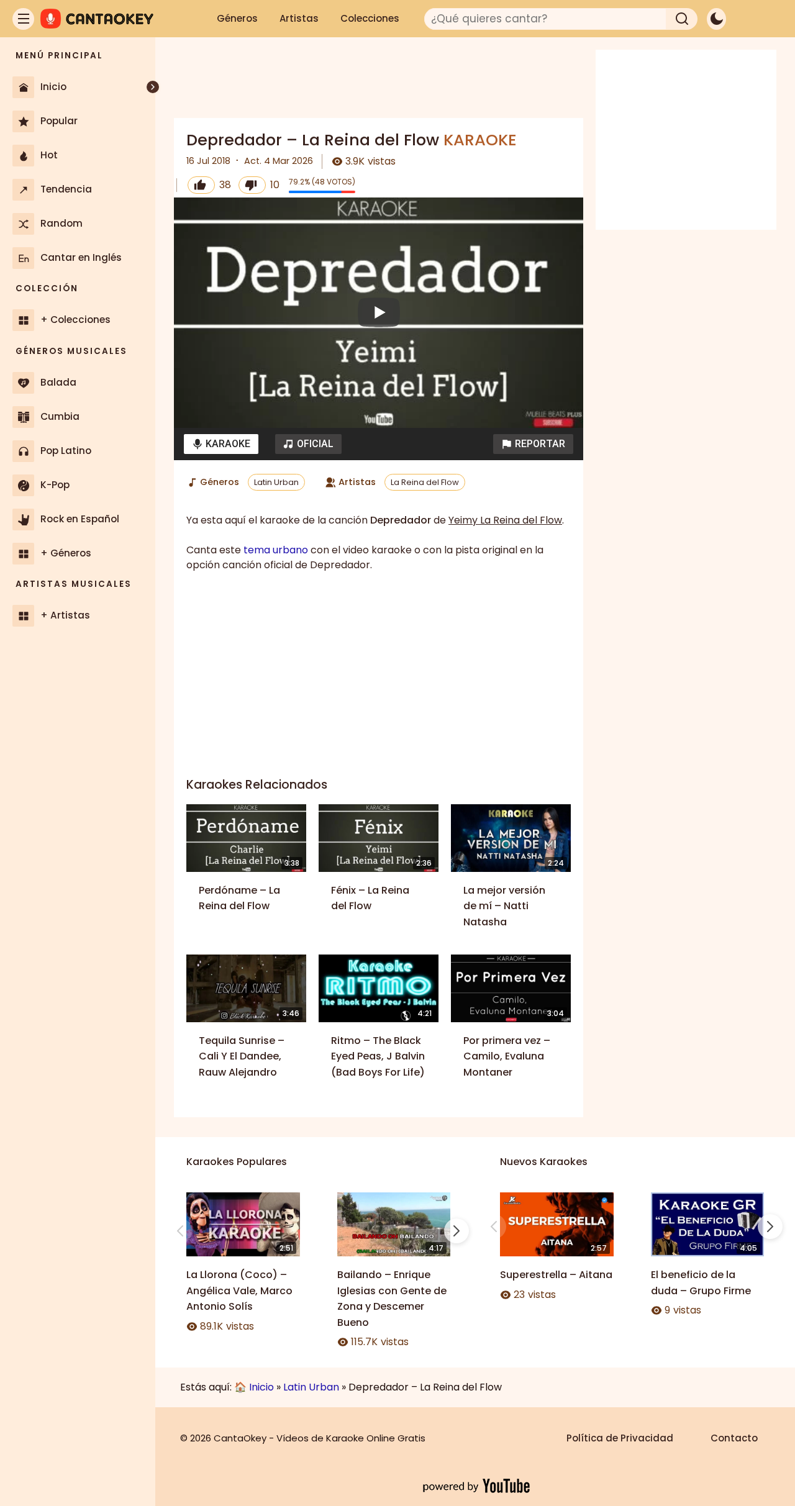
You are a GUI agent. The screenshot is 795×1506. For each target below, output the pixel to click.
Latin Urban (276, 482)
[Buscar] (681, 19)
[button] (533, 444)
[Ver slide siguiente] (456, 1230)
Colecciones (369, 18)
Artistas (299, 18)
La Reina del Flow (425, 482)
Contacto (734, 1438)
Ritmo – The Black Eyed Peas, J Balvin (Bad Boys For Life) (378, 1056)
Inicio (261, 1387)
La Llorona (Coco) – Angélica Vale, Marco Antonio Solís (239, 1290)
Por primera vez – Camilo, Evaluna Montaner (506, 1056)
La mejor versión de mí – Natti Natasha (504, 906)
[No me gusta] (252, 185)
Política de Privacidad (619, 1438)
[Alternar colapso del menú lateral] (153, 87)
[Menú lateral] (23, 19)
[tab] (221, 444)
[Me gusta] (201, 185)
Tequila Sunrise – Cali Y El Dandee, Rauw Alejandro (241, 1056)
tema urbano (275, 550)
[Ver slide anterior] (180, 1230)
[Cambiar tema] (716, 19)
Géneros (237, 18)
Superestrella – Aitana (556, 1275)
